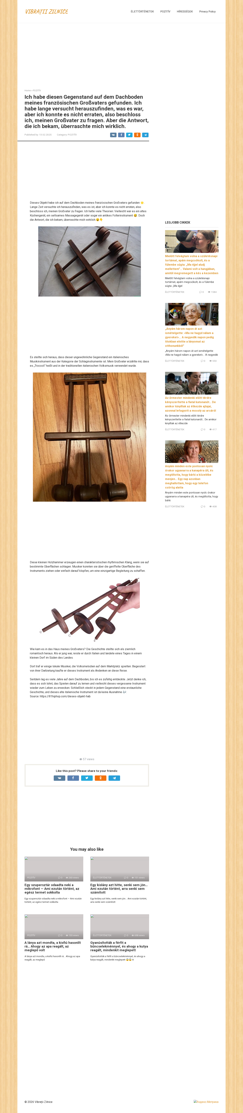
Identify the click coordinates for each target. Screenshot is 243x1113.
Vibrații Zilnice (46, 11)
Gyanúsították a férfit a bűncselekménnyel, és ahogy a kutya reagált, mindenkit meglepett (119, 946)
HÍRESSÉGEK (185, 11)
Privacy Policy (207, 11)
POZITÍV (165, 11)
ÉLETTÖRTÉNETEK (142, 11)
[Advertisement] (121, 53)
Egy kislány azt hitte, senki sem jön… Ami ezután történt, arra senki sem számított (119, 888)
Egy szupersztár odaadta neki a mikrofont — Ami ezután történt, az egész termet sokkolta (52, 888)
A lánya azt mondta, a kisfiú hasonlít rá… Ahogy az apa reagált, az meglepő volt (53, 946)
